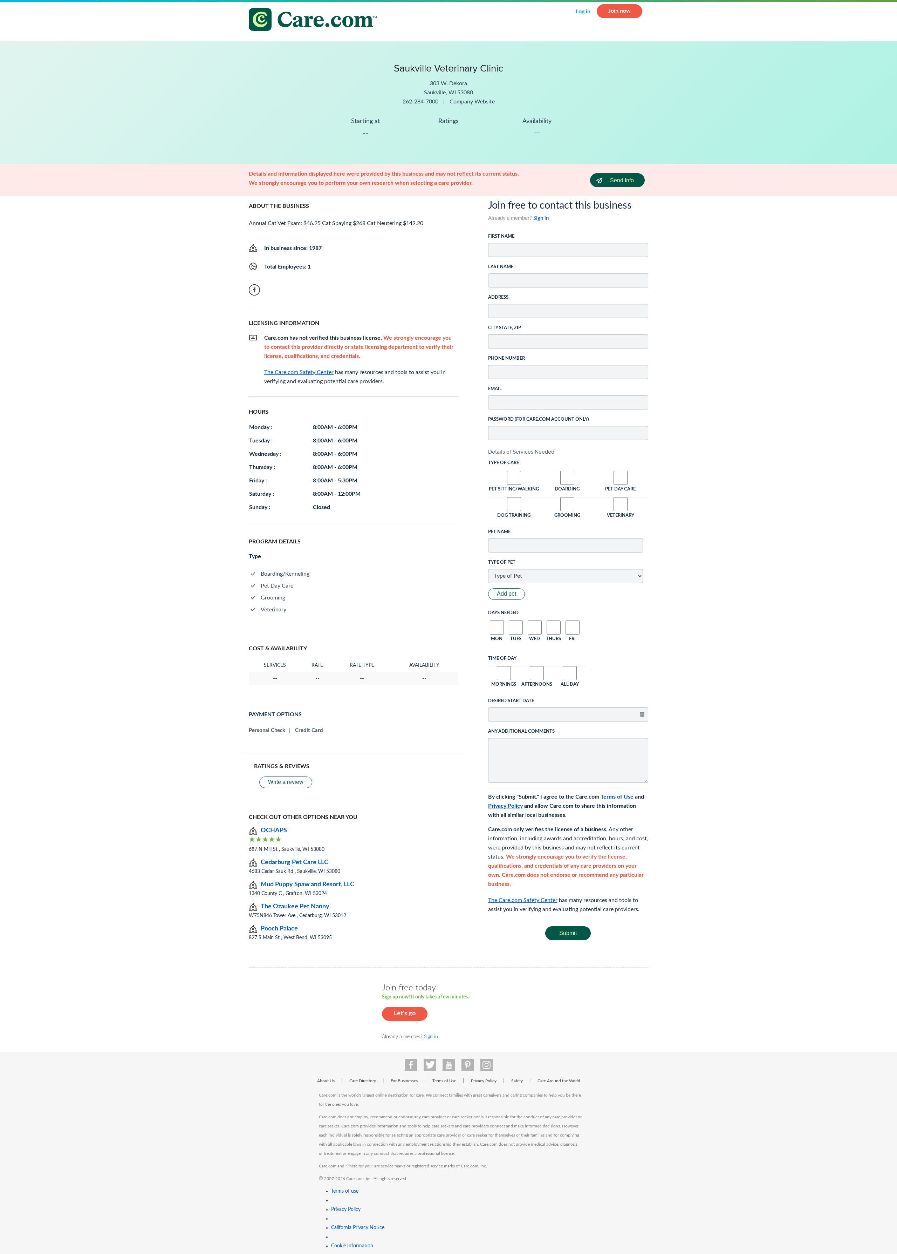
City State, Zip (504, 328)
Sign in (541, 218)
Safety (517, 1081)
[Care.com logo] (315, 20)
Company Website (472, 101)
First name (501, 236)
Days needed (503, 613)
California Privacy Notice (357, 1227)
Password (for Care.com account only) (538, 419)
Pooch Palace (279, 929)
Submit (568, 933)
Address (498, 297)
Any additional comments (521, 731)
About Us (326, 1081)
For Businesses (404, 1081)
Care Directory (362, 1081)
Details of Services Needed (521, 452)
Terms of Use (617, 797)
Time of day (502, 658)
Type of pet (501, 562)
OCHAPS (274, 830)
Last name (500, 267)
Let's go (405, 1013)
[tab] (568, 452)
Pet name (499, 532)
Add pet (506, 594)
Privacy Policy (505, 806)
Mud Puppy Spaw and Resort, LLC (307, 884)
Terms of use (344, 1191)
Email (495, 389)
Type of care (503, 463)
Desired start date (511, 701)
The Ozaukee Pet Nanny (295, 906)
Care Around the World (558, 1081)
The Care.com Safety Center (522, 900)
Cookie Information (352, 1245)
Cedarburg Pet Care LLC (294, 862)
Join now (619, 11)
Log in (583, 11)
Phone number (506, 358)
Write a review (285, 782)
